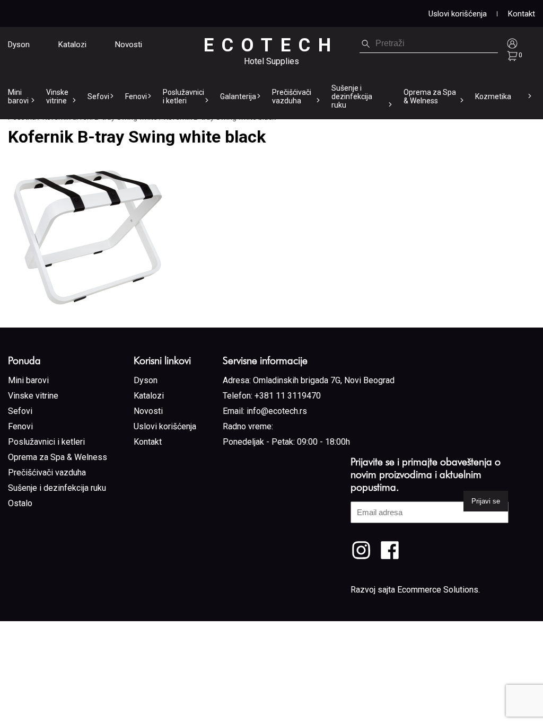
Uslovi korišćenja (457, 14)
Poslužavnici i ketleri (183, 96)
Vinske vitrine (57, 96)
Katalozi (72, 44)
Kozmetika (493, 96)
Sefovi (98, 96)
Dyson (19, 44)
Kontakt (521, 14)
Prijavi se (485, 501)
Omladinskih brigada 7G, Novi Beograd (324, 380)
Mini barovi (18, 96)
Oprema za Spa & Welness (430, 96)
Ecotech (271, 45)
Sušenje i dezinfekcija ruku (351, 96)
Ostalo (20, 503)
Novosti (128, 44)
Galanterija (238, 96)
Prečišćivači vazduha (291, 96)
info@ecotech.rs (277, 411)
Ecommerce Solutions (437, 590)
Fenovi (136, 96)
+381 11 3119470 (288, 396)
